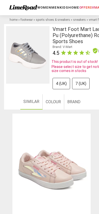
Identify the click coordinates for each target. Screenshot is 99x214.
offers (85, 7)
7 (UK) (80, 83)
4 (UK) (61, 83)
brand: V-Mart (62, 47)
